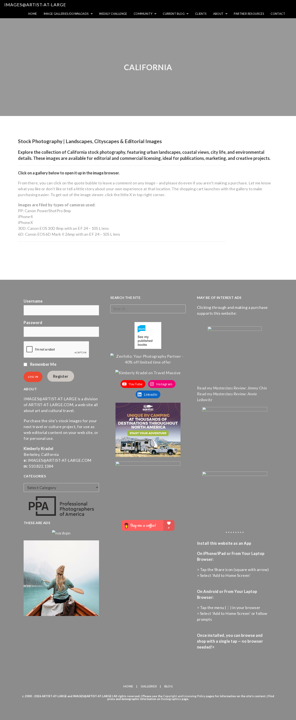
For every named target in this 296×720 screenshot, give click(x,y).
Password (33, 322)
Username (33, 301)
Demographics (171, 699)
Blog (168, 686)
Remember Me (42, 364)
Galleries (149, 686)
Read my (232, 388)
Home (128, 686)
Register (60, 376)
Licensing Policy (194, 696)
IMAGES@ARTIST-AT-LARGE (35, 4)
